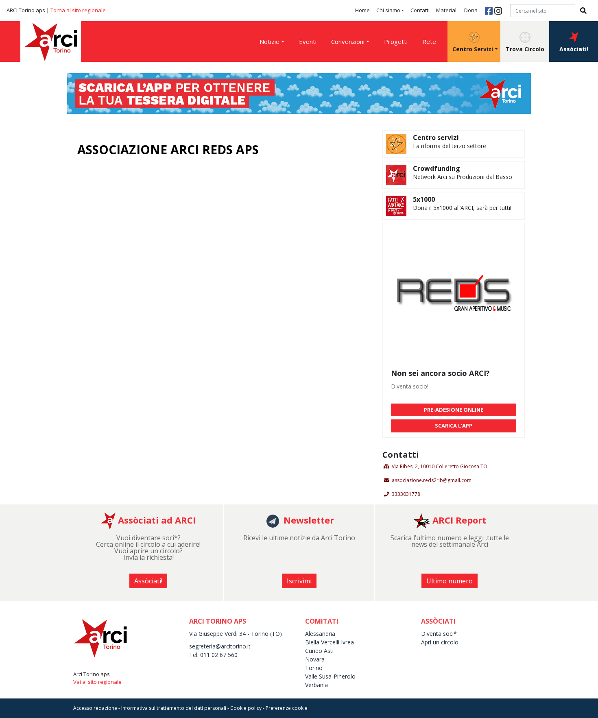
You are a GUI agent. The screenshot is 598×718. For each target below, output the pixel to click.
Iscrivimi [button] (299, 580)
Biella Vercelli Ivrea (329, 642)
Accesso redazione (95, 708)
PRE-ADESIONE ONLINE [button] (453, 409)
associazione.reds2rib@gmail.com (431, 480)
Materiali (447, 10)
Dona (471, 10)
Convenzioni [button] (347, 41)
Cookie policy (246, 708)
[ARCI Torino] (299, 92)
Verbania (316, 685)
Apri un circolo (439, 642)
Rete (429, 41)
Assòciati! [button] (573, 49)
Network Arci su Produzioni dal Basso (462, 177)
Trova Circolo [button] (525, 49)
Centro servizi (436, 137)
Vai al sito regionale (97, 681)
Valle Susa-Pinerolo (330, 676)
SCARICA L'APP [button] (453, 425)
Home (362, 10)
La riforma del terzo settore (449, 146)
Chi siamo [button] (388, 10)
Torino (314, 668)
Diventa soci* (439, 633)
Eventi (307, 41)
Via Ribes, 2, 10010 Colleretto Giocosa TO (439, 466)
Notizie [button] (269, 41)
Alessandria (320, 633)
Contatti (420, 10)
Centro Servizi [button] (472, 49)
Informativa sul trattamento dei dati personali (173, 708)
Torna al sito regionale (78, 10)
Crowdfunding (436, 168)
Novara (315, 659)
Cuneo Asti (319, 651)
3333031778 (406, 494)
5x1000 (424, 199)
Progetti (396, 41)
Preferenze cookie (287, 708)
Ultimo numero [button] (449, 580)
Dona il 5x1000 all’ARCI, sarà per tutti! (462, 208)
